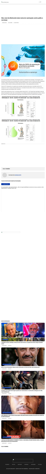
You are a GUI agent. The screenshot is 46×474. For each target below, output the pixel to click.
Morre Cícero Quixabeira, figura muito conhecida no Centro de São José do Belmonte (20, 367)
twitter (13, 464)
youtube (40, 464)
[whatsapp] (7, 164)
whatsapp (20, 464)
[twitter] (4, 164)
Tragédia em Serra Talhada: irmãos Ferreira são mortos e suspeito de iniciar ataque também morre (22, 343)
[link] (23, 60)
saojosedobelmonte (7, 364)
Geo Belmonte (12, 468)
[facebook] (2, 164)
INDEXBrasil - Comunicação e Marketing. (31, 468)
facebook (7, 464)
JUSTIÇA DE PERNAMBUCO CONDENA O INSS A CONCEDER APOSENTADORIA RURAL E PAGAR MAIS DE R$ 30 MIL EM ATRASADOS (22, 440)
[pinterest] (9, 164)
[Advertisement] (23, 34)
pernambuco (5, 339)
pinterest (26, 464)
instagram (33, 464)
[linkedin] (11, 164)
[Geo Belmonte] (5, 2)
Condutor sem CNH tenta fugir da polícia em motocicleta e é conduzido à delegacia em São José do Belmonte (21, 391)
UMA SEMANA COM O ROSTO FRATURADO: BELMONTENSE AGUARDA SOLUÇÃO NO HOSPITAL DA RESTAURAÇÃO (22, 416)
